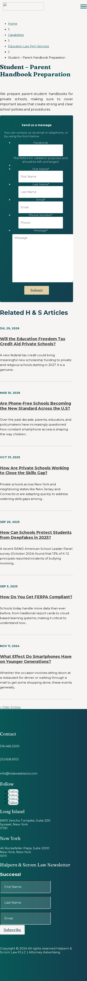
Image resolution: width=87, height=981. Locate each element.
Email (40, 199)
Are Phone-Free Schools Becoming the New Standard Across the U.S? (35, 406)
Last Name (40, 184)
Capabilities (16, 35)
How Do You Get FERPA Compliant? (36, 597)
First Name (40, 169)
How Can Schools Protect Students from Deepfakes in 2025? (36, 535)
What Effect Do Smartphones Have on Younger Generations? (36, 659)
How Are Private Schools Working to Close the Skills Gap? (34, 470)
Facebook (40, 142)
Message (41, 230)
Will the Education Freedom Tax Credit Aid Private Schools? (32, 341)
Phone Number (40, 215)
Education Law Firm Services (28, 46)
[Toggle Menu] (83, 6)
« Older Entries (10, 707)
